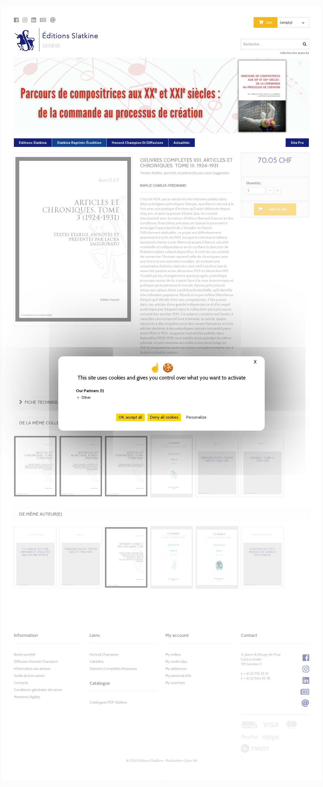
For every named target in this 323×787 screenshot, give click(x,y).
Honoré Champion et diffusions (137, 142)
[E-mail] (53, 20)
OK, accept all (130, 417)
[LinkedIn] (33, 20)
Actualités (182, 142)
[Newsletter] (43, 20)
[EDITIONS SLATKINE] (58, 39)
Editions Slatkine (33, 142)
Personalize (196, 417)
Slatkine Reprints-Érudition (79, 142)
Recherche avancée (295, 53)
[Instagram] (24, 20)
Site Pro (297, 142)
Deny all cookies (164, 417)
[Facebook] (16, 20)
